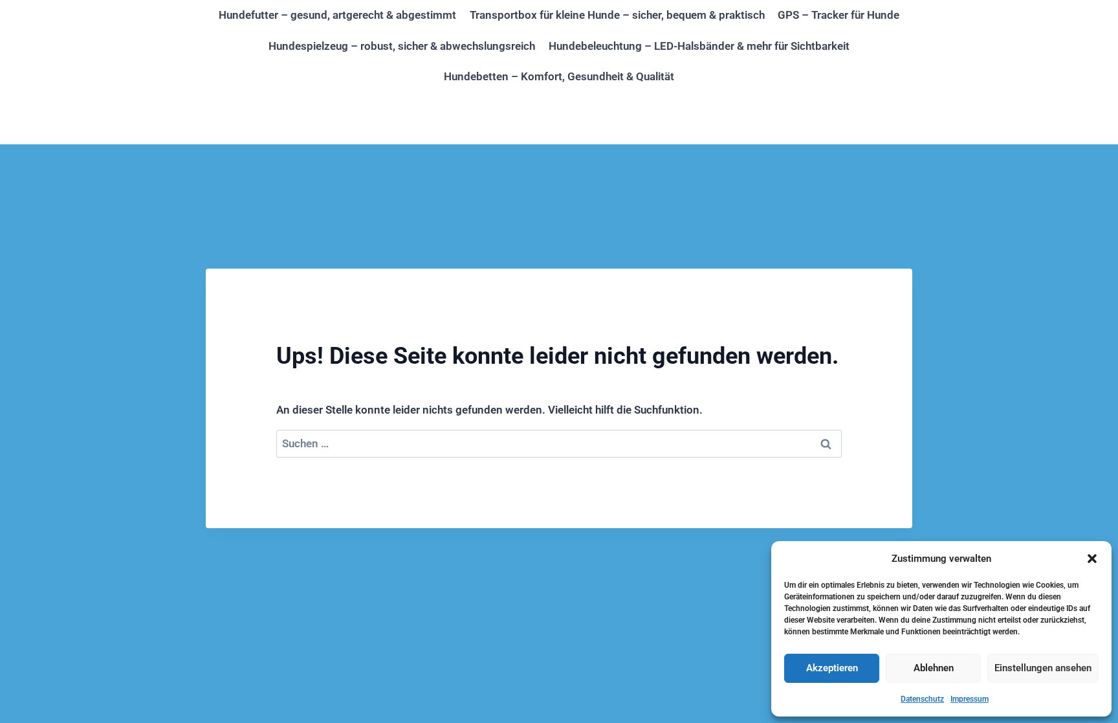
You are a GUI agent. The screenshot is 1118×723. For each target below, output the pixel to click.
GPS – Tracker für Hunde (838, 14)
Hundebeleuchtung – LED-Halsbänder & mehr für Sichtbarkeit (699, 45)
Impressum (969, 699)
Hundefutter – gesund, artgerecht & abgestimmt (337, 14)
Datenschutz (922, 699)
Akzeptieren (832, 668)
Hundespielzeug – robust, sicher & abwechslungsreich (402, 45)
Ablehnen (934, 668)
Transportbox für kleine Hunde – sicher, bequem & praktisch (617, 14)
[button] (1092, 558)
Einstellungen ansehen (1042, 668)
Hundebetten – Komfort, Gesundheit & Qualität (559, 76)
